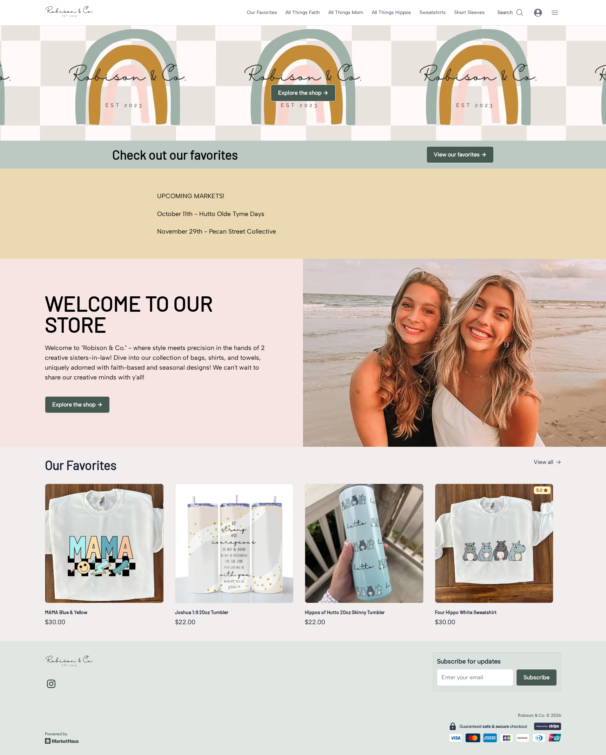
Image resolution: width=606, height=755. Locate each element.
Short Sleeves (469, 12)
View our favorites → (460, 154)
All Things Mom (345, 12)
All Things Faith (302, 12)
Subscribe (537, 677)
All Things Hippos (391, 12)
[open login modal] (538, 12)
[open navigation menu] (554, 12)
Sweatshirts (432, 12)
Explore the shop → (303, 92)
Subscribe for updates (469, 661)
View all (543, 462)
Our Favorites (262, 12)
